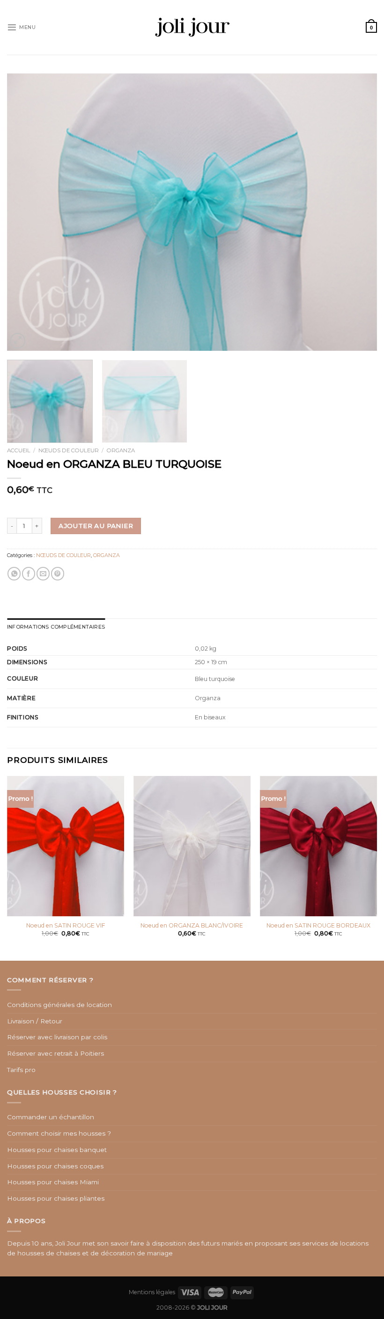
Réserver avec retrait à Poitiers (55, 1053)
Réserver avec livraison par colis (57, 1037)
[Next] (357, 212)
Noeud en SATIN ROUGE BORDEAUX (318, 925)
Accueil (18, 450)
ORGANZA (121, 450)
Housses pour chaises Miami (53, 1182)
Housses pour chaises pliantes (55, 1198)
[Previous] (26, 212)
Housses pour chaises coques (55, 1166)
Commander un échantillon (50, 1117)
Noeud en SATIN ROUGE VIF (65, 925)
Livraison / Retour (34, 1021)
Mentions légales (152, 1292)
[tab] (56, 627)
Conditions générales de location (59, 1004)
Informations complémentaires (56, 626)
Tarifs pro (21, 1069)
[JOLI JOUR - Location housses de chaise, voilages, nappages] (192, 27)
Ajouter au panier (96, 525)
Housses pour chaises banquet (57, 1149)
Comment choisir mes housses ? (59, 1133)
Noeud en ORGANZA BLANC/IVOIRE (191, 925)
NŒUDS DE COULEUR (68, 450)
